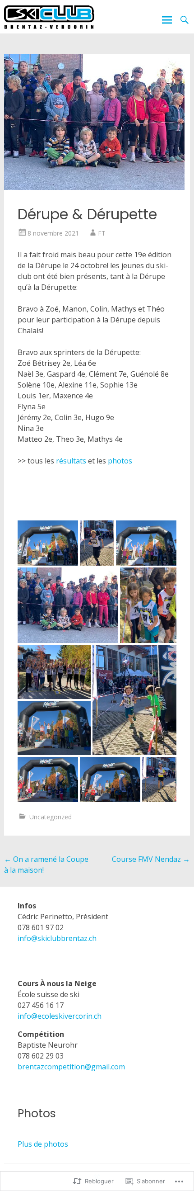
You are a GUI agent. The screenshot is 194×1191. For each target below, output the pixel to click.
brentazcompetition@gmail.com (71, 1067)
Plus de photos (43, 1144)
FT (102, 233)
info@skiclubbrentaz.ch (57, 938)
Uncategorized (50, 817)
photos (120, 461)
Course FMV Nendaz (151, 859)
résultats (71, 461)
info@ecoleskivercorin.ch (60, 1016)
